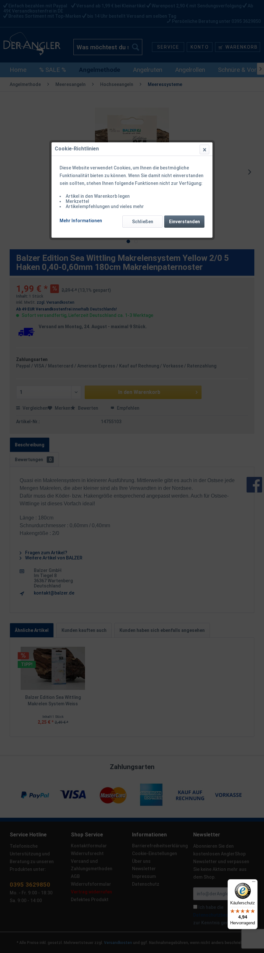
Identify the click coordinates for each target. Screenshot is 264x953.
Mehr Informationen (81, 220)
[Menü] (254, 883)
